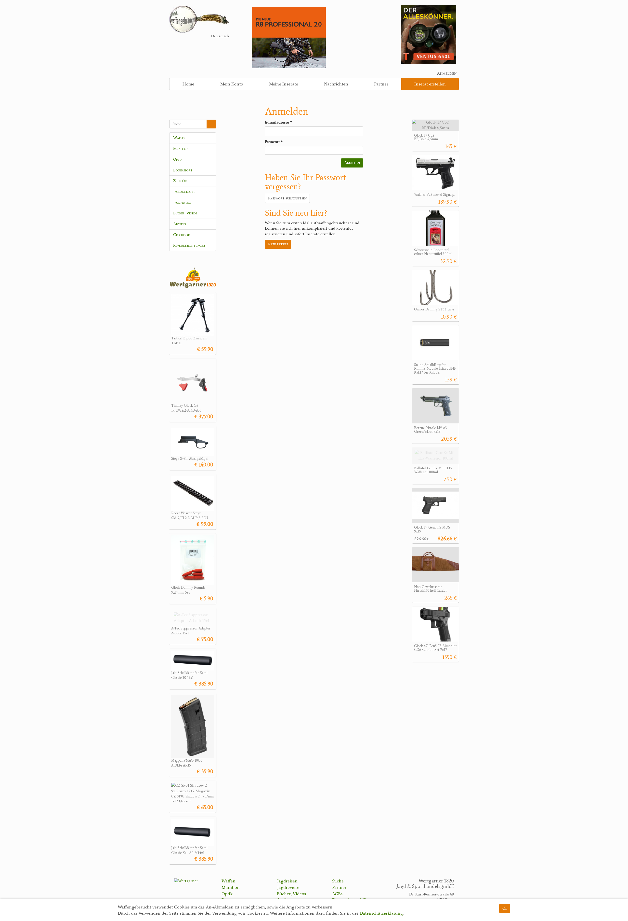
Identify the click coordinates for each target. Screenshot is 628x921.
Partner (381, 84)
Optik (177, 159)
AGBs (337, 893)
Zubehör (180, 180)
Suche (338, 881)
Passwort (274, 141)
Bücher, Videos (185, 213)
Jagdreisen (287, 881)
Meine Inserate (283, 84)
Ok (504, 908)
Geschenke (181, 234)
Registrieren (278, 244)
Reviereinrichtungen (189, 245)
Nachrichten (336, 84)
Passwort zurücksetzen (287, 198)
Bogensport (183, 170)
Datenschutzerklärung (381, 913)
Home (188, 84)
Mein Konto (231, 84)
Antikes (179, 224)
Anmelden (447, 73)
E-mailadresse (278, 122)
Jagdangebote (184, 191)
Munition (180, 148)
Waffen (179, 137)
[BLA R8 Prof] (289, 37)
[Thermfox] (428, 34)
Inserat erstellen (430, 84)
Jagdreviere (182, 202)
